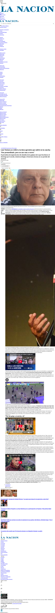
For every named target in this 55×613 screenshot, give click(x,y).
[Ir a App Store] (4, 598)
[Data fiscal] (1, 611)
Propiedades (2, 41)
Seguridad (2, 54)
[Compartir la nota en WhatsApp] (2, 210)
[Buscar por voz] (53, 24)
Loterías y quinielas (4, 86)
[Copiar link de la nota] (1, 212)
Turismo (1, 81)
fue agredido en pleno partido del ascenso (22, 209)
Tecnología (2, 82)
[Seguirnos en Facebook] (1, 582)
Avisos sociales (3, 103)
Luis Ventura (7, 484)
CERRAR (1, 0)
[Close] (1, 532)
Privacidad (19, 603)
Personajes (14, 148)
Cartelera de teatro (4, 95)
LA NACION (3, 148)
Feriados (1, 85)
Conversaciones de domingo (6, 105)
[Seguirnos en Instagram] (1, 588)
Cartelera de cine (3, 94)
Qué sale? (2, 92)
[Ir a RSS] (1, 592)
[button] (27, 81)
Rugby (1, 73)
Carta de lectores (3, 104)
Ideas (1, 108)
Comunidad (2, 58)
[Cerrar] (18, 21)
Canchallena (2, 76)
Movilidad (2, 43)
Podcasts (2, 87)
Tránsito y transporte (4, 29)
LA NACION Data (3, 32)
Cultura (1, 56)
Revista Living (2, 115)
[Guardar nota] (2, 209)
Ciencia (1, 60)
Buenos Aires (2, 52)
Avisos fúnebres (3, 101)
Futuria (1, 37)
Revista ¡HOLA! (3, 113)
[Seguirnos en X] (1, 585)
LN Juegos (2, 79)
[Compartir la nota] (1, 210)
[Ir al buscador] (2, 5)
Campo (1, 40)
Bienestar (2, 59)
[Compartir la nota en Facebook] (1, 214)
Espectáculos (9, 148)
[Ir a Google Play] (4, 596)
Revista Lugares (3, 114)
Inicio (2, 13)
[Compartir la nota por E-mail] (4, 214)
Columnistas (2, 67)
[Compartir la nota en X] (2, 214)
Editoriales (2, 65)
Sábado (1, 106)
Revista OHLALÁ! (3, 112)
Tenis (1, 74)
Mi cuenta (3, 19)
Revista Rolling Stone (4, 117)
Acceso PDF (2, 99)
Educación (2, 55)
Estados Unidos (3, 49)
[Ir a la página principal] (27, 11)
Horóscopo (2, 83)
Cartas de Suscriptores (4, 68)
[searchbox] (27, 23)
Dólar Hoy (2, 38)
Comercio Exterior (3, 42)
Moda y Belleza (3, 88)
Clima (1, 31)
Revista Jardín (2, 118)
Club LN (2, 18)
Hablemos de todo (4, 61)
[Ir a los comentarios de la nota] (4, 209)
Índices (1, 45)
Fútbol (1, 72)
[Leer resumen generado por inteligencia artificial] (1, 209)
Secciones (3, 14)
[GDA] (4, 607)
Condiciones (14, 603)
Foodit (2, 16)
